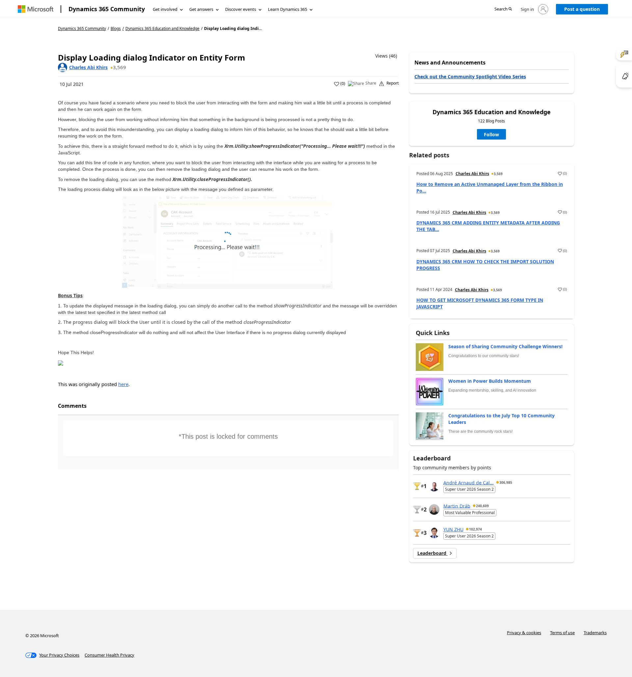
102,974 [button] (475, 529)
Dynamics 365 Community (106, 9)
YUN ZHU (453, 529)
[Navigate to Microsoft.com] (35, 9)
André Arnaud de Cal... (468, 482)
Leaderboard (432, 553)
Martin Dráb (456, 506)
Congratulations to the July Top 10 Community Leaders (501, 418)
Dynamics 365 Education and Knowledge (162, 28)
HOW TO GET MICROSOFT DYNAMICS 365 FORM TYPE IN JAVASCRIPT (479, 303)
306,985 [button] (505, 482)
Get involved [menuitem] (165, 9)
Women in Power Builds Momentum (489, 381)
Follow (491, 134)
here (123, 384)
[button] (503, 9)
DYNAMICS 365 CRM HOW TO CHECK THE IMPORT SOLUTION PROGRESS (485, 264)
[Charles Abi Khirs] (62, 67)
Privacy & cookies (524, 633)
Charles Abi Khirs (88, 67)
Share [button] (370, 83)
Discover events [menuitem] (240, 9)
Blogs (116, 28)
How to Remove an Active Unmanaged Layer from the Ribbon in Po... (489, 187)
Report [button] (392, 83)
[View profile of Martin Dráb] (434, 509)
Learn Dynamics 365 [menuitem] (287, 9)
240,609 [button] (482, 506)
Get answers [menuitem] (201, 9)
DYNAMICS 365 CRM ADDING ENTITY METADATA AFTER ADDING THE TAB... (488, 226)
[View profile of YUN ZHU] (434, 533)
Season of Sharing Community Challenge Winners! (505, 346)
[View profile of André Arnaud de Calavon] (434, 486)
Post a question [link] (582, 9)
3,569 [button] (119, 67)
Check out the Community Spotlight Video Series (470, 76)
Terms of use (562, 633)
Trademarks (595, 633)
